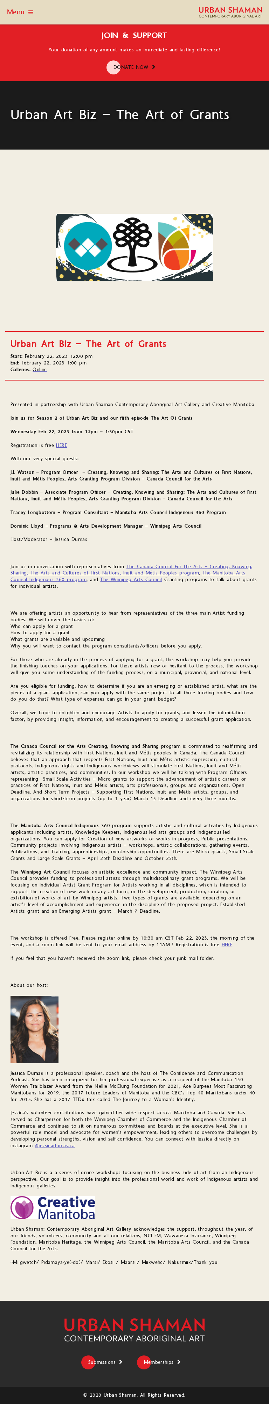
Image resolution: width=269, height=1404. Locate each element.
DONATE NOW (131, 67)
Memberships (159, 1362)
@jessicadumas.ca (55, 1146)
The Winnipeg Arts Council (131, 580)
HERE (61, 445)
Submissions (102, 1362)
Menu (16, 12)
